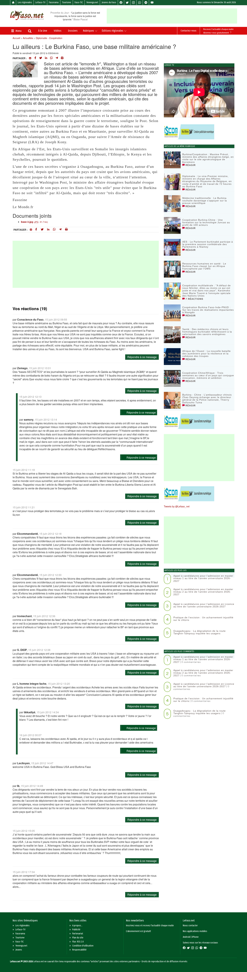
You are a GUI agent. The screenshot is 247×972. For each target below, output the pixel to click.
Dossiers (72, 30)
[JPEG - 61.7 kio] (25, 68)
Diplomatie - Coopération (49, 38)
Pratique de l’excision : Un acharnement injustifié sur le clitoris (203, 618)
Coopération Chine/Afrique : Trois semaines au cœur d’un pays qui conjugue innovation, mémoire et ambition (208, 375)
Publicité (76, 929)
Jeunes (18, 949)
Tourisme (66, 2)
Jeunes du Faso (109, 2)
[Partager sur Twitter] (40, 58)
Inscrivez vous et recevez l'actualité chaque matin (150, 925)
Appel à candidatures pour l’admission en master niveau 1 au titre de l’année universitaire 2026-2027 (203, 578)
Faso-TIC (79, 2)
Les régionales (25, 2)
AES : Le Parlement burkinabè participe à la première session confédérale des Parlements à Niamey (207, 244)
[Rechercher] (29, 31)
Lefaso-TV (40, 2)
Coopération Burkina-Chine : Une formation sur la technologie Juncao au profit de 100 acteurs (206, 222)
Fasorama (53, 2)
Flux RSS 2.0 (78, 941)
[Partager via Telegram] (56, 58)
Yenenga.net (92, 2)
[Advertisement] (172, 16)
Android (186, 937)
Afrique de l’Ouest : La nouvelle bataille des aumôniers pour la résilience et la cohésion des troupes (206, 354)
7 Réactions (194, 299)
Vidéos (57, 30)
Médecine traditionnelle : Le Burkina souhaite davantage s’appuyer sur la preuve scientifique (204, 201)
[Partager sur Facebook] (35, 58)
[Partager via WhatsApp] (51, 58)
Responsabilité (79, 949)
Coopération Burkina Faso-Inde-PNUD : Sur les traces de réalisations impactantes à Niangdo (208, 310)
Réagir (190, 165)
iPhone (195, 937)
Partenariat (77, 933)
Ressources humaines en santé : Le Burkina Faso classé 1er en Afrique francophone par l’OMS (204, 266)
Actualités (28, 38)
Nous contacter (190, 925)
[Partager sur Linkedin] (46, 58)
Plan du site (77, 937)
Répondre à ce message (142, 357)
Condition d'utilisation (82, 945)
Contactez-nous (188, 30)
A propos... (77, 925)
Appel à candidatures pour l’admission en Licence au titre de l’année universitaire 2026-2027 (203, 605)
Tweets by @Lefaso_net (177, 506)
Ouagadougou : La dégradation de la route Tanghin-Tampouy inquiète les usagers (199, 632)
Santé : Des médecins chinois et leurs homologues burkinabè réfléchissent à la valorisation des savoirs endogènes (207, 332)
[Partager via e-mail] (30, 58)
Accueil (16, 38)
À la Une (42, 30)
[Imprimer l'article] (62, 58)
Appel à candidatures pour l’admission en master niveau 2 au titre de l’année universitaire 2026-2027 (203, 592)
